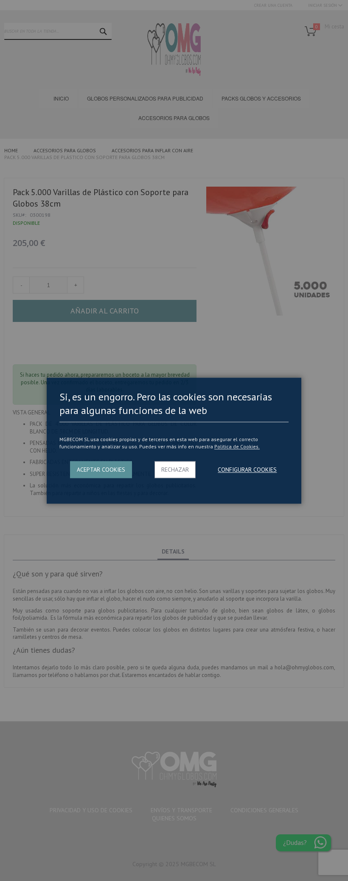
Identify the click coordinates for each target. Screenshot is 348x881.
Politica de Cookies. (237, 447)
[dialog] (174, 440)
